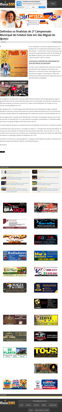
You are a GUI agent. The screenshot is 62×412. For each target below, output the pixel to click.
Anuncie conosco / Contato (42, 410)
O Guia (31, 410)
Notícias (36, 405)
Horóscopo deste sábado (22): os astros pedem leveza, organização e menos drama (18, 184)
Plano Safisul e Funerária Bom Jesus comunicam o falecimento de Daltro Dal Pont (18, 172)
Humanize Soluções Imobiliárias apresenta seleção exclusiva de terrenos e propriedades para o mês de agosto (17, 190)
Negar (33, 7)
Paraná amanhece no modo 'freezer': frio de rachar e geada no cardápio (48, 184)
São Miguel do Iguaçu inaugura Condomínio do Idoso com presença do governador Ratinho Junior (48, 190)
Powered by (19, 7)
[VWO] (22, 7)
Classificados (52, 405)
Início (21, 405)
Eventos (28, 405)
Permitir (42, 7)
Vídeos (53, 3)
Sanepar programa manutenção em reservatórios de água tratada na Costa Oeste (18, 178)
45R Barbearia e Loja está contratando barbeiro (49, 172)
